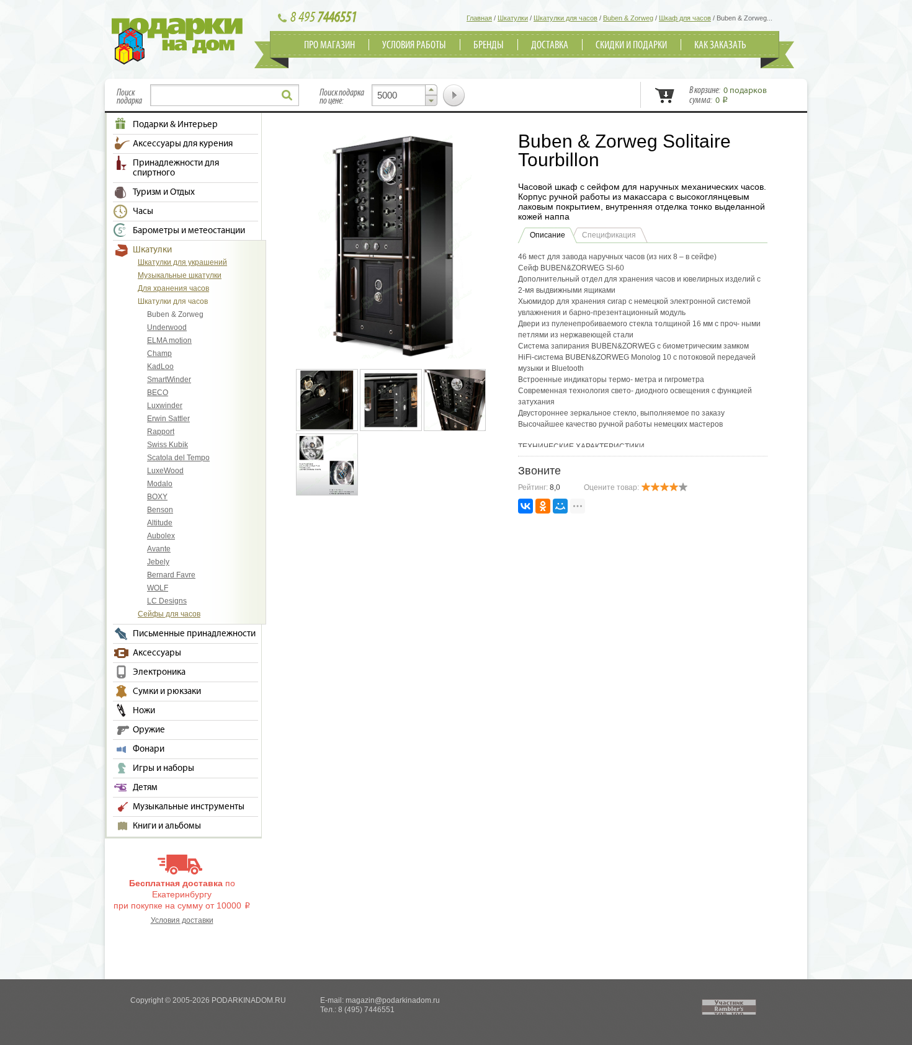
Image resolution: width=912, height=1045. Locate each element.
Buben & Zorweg (175, 314)
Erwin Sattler (168, 418)
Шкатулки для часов (173, 301)
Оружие (149, 730)
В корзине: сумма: (728, 95)
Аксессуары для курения (183, 144)
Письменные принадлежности (194, 634)
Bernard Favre (171, 575)
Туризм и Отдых (164, 192)
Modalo (159, 483)
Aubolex (161, 535)
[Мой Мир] (560, 506)
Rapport (160, 431)
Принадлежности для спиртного (176, 168)
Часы (143, 211)
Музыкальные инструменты (188, 807)
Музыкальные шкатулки (179, 275)
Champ (159, 353)
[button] (431, 90)
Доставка (549, 45)
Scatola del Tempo (178, 457)
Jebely (158, 562)
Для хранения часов (173, 288)
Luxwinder (164, 405)
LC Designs (167, 601)
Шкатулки (152, 250)
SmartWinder (169, 379)
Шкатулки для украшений (182, 262)
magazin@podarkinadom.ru (393, 1000)
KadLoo (160, 366)
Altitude (159, 522)
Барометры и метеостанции (189, 231)
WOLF (157, 588)
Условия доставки (182, 920)
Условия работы (414, 45)
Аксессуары (157, 653)
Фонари (148, 749)
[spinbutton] (404, 95)
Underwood (167, 327)
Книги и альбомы (167, 826)
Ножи (144, 711)
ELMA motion (169, 340)
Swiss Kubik (167, 444)
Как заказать (720, 45)
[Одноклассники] (542, 506)
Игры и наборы (163, 768)
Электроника (159, 672)
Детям (145, 788)
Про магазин (329, 45)
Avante (159, 549)
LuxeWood (165, 470)
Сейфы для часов (169, 614)
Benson (160, 509)
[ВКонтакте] (525, 506)
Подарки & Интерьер (175, 125)
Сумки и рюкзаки (167, 691)
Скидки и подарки (631, 45)
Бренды (488, 45)
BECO (157, 392)
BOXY (157, 496)
